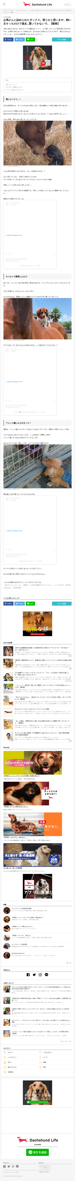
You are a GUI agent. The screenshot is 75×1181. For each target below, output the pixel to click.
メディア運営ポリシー (45, 1168)
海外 (44, 1067)
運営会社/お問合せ (44, 1172)
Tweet (20, 39)
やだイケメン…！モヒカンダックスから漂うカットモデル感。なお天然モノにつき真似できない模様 (41, 1021)
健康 (44, 1062)
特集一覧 (68, 963)
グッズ (45, 1057)
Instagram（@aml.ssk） (13, 489)
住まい (10, 1062)
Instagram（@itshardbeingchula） (16, 340)
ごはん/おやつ (47, 1052)
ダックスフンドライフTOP (11, 1172)
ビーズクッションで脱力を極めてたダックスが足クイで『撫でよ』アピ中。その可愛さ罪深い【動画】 (40, 1032)
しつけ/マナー (12, 1057)
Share (9, 39)
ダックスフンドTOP (8, 10)
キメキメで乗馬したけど (14, 87)
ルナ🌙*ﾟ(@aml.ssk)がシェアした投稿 (30, 561)
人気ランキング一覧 (65, 1041)
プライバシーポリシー (45, 1170)
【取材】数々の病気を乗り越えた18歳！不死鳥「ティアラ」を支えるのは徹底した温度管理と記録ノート (41, 999)
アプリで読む (62, 39)
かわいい (26, 10)
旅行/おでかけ (12, 1067)
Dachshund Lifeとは (44, 1166)
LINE (31, 39)
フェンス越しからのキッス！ (15, 90)
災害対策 (10, 1072)
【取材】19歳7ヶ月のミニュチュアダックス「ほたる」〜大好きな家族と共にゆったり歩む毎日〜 (40, 1009)
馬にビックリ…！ (12, 85)
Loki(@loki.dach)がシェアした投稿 (30, 265)
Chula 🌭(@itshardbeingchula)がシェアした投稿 (30, 412)
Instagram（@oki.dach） (13, 166)
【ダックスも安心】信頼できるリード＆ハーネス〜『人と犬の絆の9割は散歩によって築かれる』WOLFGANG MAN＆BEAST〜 (41, 988)
